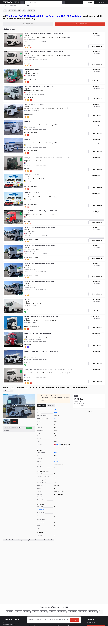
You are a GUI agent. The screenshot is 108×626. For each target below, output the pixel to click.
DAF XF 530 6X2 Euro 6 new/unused (34, 104)
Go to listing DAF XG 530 (80, 24)
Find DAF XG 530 (28, 24)
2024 (55, 418)
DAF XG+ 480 (27, 299)
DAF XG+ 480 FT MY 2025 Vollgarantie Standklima (38, 333)
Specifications (41, 405)
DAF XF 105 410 (61, 611)
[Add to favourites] (102, 34)
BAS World (27, 45)
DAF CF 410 (26, 611)
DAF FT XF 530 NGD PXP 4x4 (32, 69)
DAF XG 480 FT (28, 121)
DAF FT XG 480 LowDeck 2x (32, 175)
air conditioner (41, 509)
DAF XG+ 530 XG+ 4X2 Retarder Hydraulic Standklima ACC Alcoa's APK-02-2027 (47, 157)
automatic (56, 461)
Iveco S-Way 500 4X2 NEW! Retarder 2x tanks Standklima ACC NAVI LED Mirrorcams (48, 369)
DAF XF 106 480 (93, 611)
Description (51, 405)
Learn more (38, 620)
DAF (5, 11)
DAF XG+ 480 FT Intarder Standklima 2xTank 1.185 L (39, 86)
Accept (74, 620)
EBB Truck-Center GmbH (30, 79)
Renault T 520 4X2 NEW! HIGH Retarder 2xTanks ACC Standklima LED (43, 33)
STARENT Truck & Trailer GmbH (32, 239)
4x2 (24, 11)
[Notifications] (75, 2)
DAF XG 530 (12, 11)
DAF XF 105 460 (72, 611)
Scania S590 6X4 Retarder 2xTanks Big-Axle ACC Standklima (41, 211)
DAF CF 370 (9, 611)
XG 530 (55, 413)
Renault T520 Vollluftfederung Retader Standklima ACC (40, 227)
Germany (58, 444)
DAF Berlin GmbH (28, 97)
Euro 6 (55, 452)
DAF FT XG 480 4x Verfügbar (32, 193)
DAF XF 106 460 (82, 611)
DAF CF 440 (35, 611)
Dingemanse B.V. (28, 114)
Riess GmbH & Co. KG (29, 344)
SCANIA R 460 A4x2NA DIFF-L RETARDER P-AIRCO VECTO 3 (41, 316)
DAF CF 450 (44, 611)
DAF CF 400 (18, 611)
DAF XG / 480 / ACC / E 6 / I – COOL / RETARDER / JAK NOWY (41, 351)
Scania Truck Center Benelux (31, 326)
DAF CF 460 (52, 611)
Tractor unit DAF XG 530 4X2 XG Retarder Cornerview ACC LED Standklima (43, 16)
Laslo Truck (27, 309)
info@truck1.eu (91, 622)
